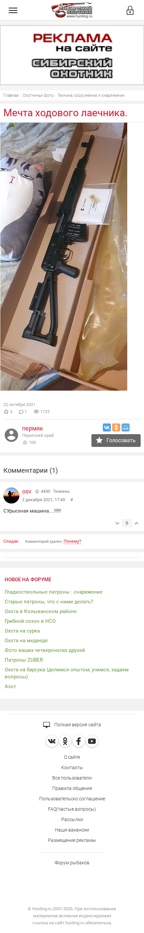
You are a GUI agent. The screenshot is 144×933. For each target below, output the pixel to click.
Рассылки (72, 819)
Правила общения (72, 788)
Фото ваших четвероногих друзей (45, 650)
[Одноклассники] (116, 427)
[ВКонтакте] (107, 427)
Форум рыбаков (72, 862)
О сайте (72, 757)
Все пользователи (72, 778)
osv (26, 491)
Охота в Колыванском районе (41, 611)
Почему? (72, 541)
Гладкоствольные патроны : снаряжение (53, 592)
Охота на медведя (26, 641)
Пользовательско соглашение (72, 798)
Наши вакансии (72, 829)
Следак (10, 541)
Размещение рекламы (72, 840)
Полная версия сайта (77, 724)
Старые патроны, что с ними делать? (49, 602)
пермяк (32, 428)
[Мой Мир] (126, 427)
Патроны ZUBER (24, 660)
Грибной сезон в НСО (30, 621)
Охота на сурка (22, 631)
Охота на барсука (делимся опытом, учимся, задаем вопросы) (67, 673)
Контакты (72, 767)
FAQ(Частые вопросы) (72, 809)
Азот (10, 686)
